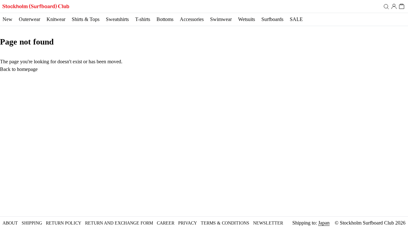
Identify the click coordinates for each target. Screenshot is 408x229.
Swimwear (221, 19)
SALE (296, 19)
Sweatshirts (117, 19)
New (7, 19)
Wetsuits (246, 19)
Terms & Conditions (225, 223)
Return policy (63, 223)
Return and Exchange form (119, 223)
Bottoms (165, 19)
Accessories (192, 19)
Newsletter (268, 223)
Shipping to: (311, 223)
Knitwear (56, 19)
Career (165, 223)
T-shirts (142, 19)
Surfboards (272, 19)
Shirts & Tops (85, 19)
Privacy (187, 223)
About (10, 223)
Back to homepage (19, 69)
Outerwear (29, 19)
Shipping (32, 223)
